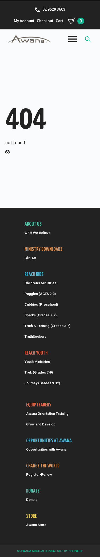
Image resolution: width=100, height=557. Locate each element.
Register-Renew (39, 475)
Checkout (45, 21)
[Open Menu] (72, 39)
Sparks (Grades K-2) (41, 315)
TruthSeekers (35, 337)
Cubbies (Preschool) (41, 304)
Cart (59, 21)
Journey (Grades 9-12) (42, 383)
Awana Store (36, 525)
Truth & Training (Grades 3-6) (47, 326)
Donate (32, 500)
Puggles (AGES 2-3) (40, 294)
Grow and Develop (40, 424)
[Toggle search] (88, 39)
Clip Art (30, 258)
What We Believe (38, 233)
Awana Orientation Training (47, 414)
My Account (24, 21)
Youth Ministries (37, 362)
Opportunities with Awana (46, 449)
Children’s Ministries (40, 283)
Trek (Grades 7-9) (39, 372)
